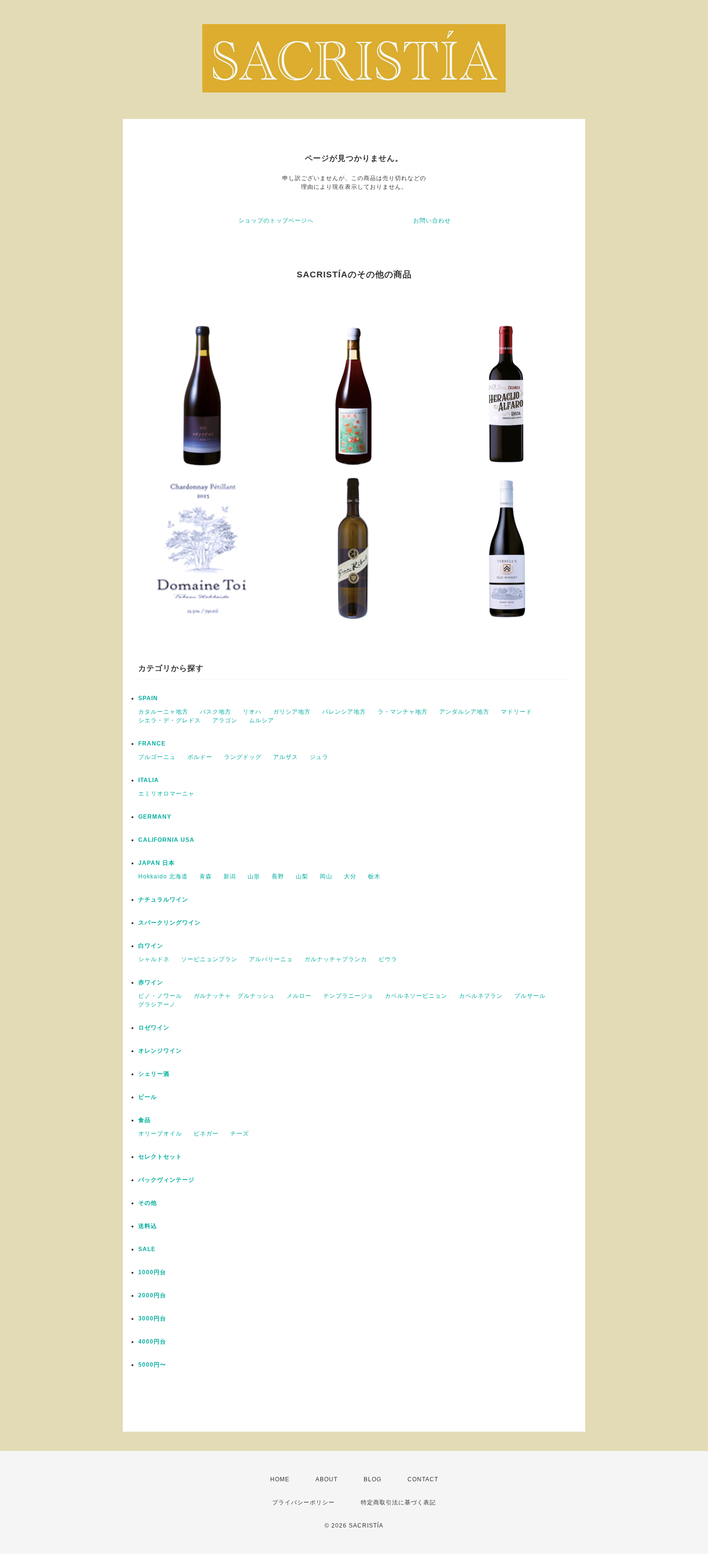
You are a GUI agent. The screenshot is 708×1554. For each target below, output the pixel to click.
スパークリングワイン (169, 922)
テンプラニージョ (348, 995)
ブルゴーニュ (157, 757)
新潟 (229, 876)
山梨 (302, 876)
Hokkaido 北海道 (163, 876)
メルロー (299, 995)
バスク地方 (215, 711)
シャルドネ (154, 959)
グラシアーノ (157, 1004)
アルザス (285, 757)
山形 (254, 876)
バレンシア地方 (344, 711)
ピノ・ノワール (160, 995)
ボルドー (199, 757)
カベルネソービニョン (416, 995)
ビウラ (388, 959)
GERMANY (154, 816)
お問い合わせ (432, 220)
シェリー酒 (154, 1074)
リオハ (252, 711)
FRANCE (152, 743)
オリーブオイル (160, 1133)
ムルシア (261, 720)
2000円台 (152, 1295)
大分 (350, 876)
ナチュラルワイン (163, 899)
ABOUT (326, 1479)
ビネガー (206, 1133)
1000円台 (152, 1272)
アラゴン (224, 720)
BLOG (372, 1479)
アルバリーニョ (271, 959)
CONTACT (422, 1479)
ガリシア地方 (292, 711)
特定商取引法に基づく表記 (398, 1502)
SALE (147, 1249)
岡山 (326, 876)
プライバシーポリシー (303, 1502)
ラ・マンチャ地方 (403, 711)
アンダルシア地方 (464, 711)
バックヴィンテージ (166, 1179)
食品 (144, 1120)
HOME (279, 1479)
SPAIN (148, 698)
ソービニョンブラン (209, 959)
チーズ (239, 1133)
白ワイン (150, 945)
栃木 (374, 876)
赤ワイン (150, 982)
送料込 (147, 1226)
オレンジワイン (160, 1050)
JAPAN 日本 (156, 863)
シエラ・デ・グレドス (169, 720)
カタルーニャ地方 (163, 711)
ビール (147, 1097)
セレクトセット (160, 1156)
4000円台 (152, 1341)
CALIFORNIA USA (166, 839)
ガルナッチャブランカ (335, 959)
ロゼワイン (154, 1027)
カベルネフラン (481, 995)
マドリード (516, 711)
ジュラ (319, 757)
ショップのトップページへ (276, 220)
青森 (205, 876)
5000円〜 (152, 1364)
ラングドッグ (243, 757)
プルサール (530, 995)
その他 (147, 1203)
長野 (278, 876)
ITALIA (148, 780)
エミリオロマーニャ (166, 793)
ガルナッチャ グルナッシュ (234, 995)
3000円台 (152, 1318)
